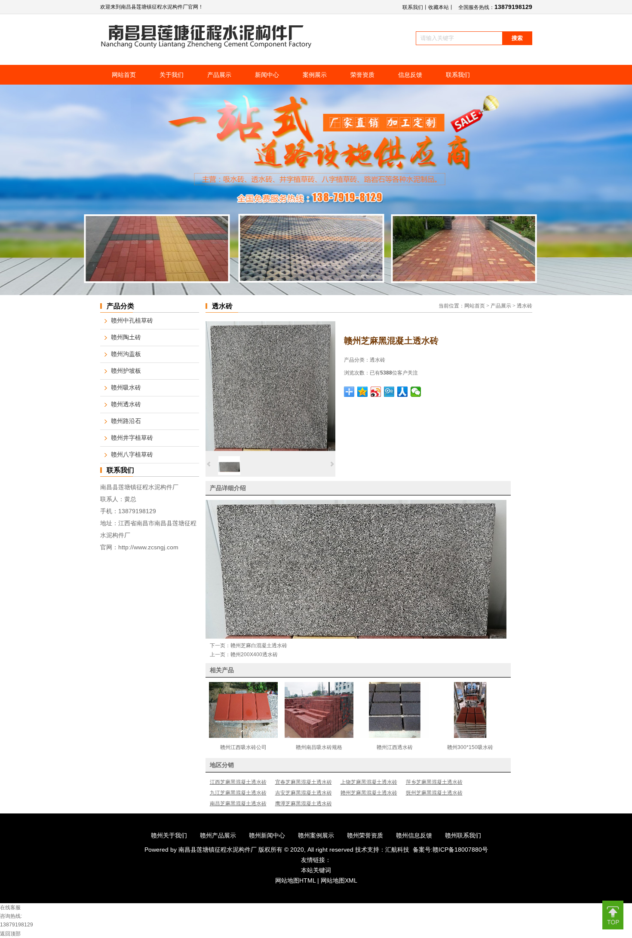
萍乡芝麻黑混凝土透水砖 (434, 782)
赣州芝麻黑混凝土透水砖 (369, 793)
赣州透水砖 (126, 404)
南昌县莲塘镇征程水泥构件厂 (218, 849)
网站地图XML (339, 880)
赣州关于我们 (169, 835)
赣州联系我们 (463, 835)
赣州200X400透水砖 (254, 655)
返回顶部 (10, 934)
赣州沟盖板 (126, 354)
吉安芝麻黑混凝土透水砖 (303, 793)
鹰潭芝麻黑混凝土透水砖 (303, 804)
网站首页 (474, 306)
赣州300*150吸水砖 (470, 747)
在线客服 (10, 907)
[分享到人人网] (402, 392)
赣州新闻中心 (267, 835)
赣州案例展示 (316, 835)
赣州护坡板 (126, 371)
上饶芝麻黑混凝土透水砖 (369, 782)
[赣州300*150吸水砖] (470, 736)
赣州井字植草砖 (132, 438)
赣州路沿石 (126, 421)
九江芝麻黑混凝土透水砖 (238, 793)
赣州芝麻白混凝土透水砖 (258, 646)
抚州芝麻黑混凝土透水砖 (434, 793)
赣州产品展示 (218, 835)
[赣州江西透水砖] (394, 736)
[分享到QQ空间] (362, 392)
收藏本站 (438, 7)
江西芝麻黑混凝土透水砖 (238, 782)
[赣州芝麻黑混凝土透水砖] (270, 449)
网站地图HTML (295, 880)
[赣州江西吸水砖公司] (243, 736)
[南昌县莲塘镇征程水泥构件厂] (206, 46)
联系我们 (412, 7)
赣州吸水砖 (126, 387)
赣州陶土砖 (126, 337)
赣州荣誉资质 (365, 835)
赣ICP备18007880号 (460, 849)
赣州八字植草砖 (132, 454)
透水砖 (524, 306)
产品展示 (501, 306)
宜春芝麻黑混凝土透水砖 (303, 782)
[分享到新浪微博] (376, 392)
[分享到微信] (416, 392)
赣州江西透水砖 (395, 747)
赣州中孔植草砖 (132, 320)
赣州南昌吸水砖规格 (319, 747)
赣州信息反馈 (414, 835)
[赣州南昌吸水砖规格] (319, 736)
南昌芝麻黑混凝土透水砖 (238, 804)
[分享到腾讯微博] (389, 392)
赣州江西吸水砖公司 (243, 747)
